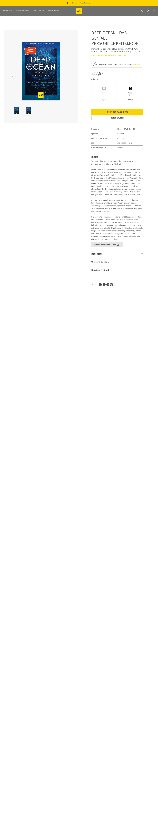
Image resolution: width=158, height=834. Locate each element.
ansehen (120, 148)
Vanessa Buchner (119, 55)
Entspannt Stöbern (81, 7)
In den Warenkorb (119, 112)
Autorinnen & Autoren (21, 11)
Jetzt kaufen (117, 118)
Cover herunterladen (105, 244)
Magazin (33, 11)
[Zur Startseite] (79, 11)
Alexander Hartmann (100, 55)
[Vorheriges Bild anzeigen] (13, 76)
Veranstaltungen (53, 11)
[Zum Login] (148, 10)
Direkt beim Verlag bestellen (81, 3)
